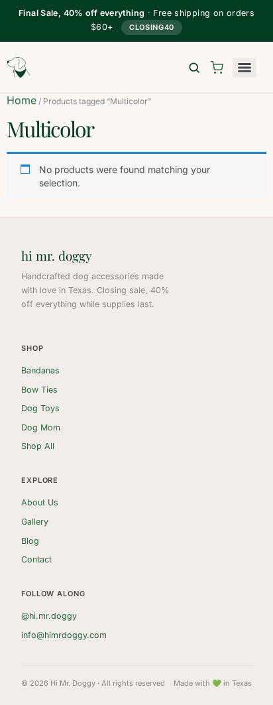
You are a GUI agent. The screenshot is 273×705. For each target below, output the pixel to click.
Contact (36, 559)
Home (21, 100)
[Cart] (216, 67)
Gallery (34, 522)
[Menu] (244, 68)
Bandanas (40, 370)
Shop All (37, 446)
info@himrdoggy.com (64, 635)
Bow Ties (39, 390)
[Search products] (194, 67)
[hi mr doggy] (18, 68)
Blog (30, 541)
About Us (39, 502)
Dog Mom (40, 427)
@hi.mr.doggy (49, 616)
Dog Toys (40, 408)
